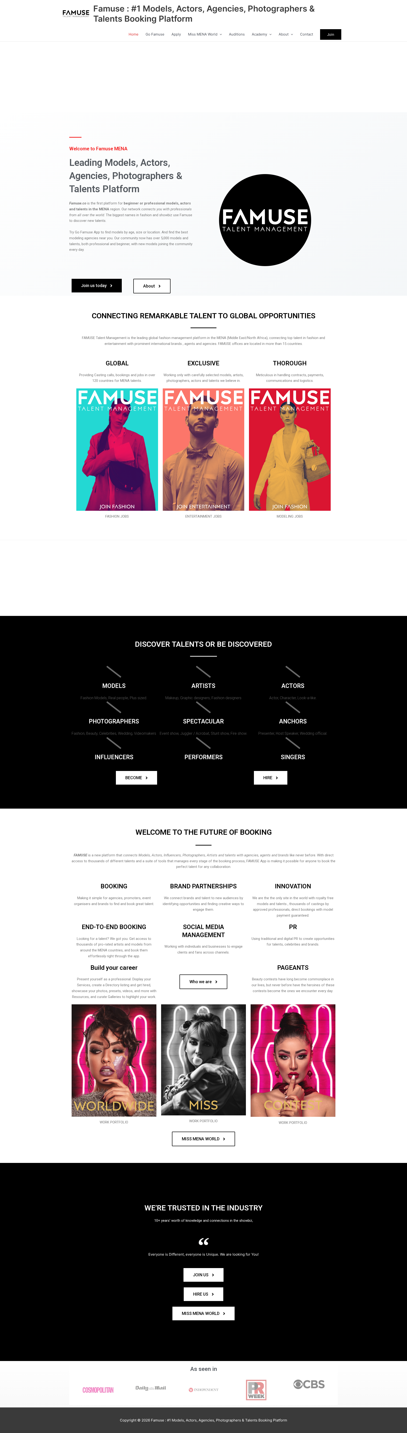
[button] (219, 34)
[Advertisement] (203, 77)
